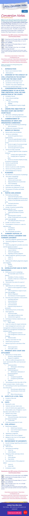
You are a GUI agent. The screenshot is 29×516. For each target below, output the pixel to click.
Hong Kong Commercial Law (20, 59)
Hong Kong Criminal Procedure (11, 60)
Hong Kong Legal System (11, 55)
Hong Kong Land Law (6, 59)
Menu (25, 11)
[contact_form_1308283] (25, 512)
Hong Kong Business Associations (18, 62)
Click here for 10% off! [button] (14, 513)
